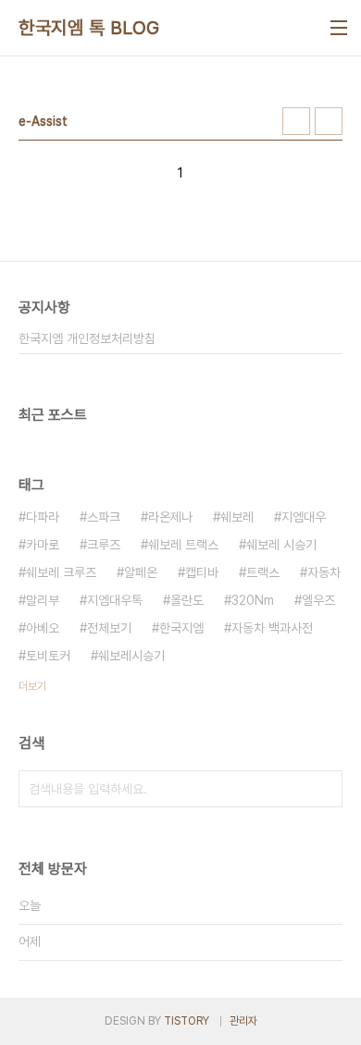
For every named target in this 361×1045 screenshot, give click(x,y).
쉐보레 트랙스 (183, 544)
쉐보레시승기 (131, 655)
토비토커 (48, 655)
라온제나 (170, 517)
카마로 (42, 544)
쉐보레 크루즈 (61, 572)
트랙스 (263, 572)
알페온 (140, 572)
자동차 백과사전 (272, 628)
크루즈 (103, 544)
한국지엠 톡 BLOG (89, 27)
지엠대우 (303, 517)
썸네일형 (296, 121)
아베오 (42, 628)
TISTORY (186, 1020)
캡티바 (201, 572)
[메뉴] (339, 28)
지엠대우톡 (115, 600)
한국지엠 (181, 628)
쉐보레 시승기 (281, 544)
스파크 (103, 517)
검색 (324, 788)
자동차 (324, 572)
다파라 (42, 517)
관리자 (243, 1020)
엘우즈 (318, 600)
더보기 (32, 686)
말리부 (42, 600)
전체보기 (109, 628)
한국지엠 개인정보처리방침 (87, 338)
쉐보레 (237, 517)
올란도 (187, 600)
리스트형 (328, 121)
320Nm (252, 600)
